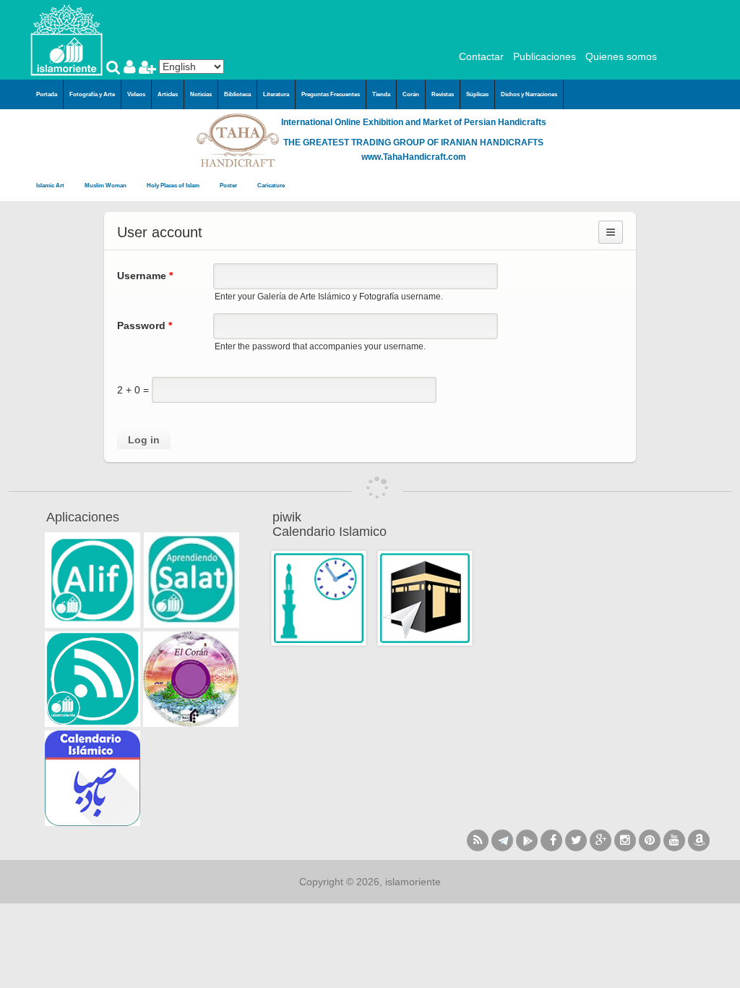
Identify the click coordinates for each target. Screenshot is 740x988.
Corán (411, 94)
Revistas (442, 94)
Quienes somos (621, 56)
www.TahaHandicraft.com (413, 157)
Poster (229, 185)
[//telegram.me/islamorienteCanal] (502, 840)
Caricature (271, 185)
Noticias (201, 94)
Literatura (276, 94)
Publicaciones (544, 56)
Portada (46, 94)
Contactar (481, 56)
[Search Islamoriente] (115, 68)
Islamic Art (51, 185)
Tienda (381, 94)
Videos (136, 94)
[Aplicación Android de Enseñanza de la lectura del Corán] (92, 580)
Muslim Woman (106, 185)
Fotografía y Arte (92, 94)
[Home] (66, 39)
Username (145, 275)
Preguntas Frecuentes (330, 94)
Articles (168, 94)
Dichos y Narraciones (529, 94)
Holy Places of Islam (174, 185)
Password (144, 325)
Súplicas (477, 94)
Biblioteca (237, 94)
